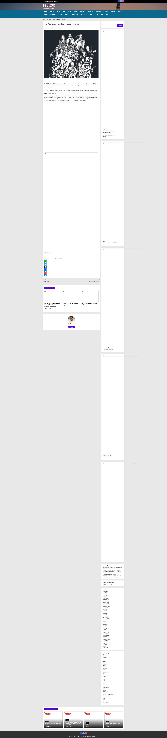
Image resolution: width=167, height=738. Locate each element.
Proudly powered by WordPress (76, 736)
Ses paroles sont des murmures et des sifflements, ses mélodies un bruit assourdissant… (52, 305)
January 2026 (105, 600)
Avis (64, 11)
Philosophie (105, 686)
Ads (107, 14)
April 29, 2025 (53, 28)
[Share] (71, 275)
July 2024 (105, 625)
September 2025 (106, 606)
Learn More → (71, 327)
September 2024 (106, 622)
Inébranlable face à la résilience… (110, 574)
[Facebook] (71, 269)
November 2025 (106, 603)
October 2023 (105, 637)
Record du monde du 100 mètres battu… (111, 570)
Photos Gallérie (106, 687)
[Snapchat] (71, 267)
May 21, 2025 (88, 726)
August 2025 (105, 607)
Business (104, 660)
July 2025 (105, 609)
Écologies (105, 666)
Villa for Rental (106, 702)
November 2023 (106, 636)
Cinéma (104, 661)
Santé (69, 11)
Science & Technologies (102, 11)
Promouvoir (84, 14)
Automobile (53, 14)
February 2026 (106, 599)
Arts (58, 11)
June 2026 (105, 594)
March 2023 (105, 647)
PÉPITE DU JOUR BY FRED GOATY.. (71, 303)
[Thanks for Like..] (44, 80)
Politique (90, 11)
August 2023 (105, 640)
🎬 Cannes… (89, 724)
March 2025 (105, 614)
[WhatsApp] (71, 261)
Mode (60, 14)
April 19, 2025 (108, 726)
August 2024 (105, 624)
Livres (104, 677)
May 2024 (105, 628)
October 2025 (105, 605)
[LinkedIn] (71, 271)
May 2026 (105, 595)
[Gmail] (71, 273)
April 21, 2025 (66, 305)
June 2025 (105, 610)
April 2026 (105, 596)
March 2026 (105, 598)
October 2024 (105, 621)
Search (104, 23)
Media (104, 679)
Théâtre (104, 699)
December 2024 (106, 618)
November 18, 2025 (48, 308)
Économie (82, 11)
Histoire (104, 673)
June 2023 (105, 643)
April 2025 (105, 613)
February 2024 (106, 632)
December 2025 (106, 602)
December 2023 (106, 635)
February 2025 (106, 616)
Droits (45, 14)
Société (104, 697)
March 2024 (105, 631)
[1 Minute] (93, 727)
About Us (52, 11)
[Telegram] (71, 265)
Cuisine (75, 11)
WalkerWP (95, 736)
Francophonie (105, 672)
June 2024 (105, 627)
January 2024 (105, 633)
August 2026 (105, 591)
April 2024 (105, 629)
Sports (113, 11)
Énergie (104, 669)
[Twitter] (71, 263)
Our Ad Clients (99, 14)
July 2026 (105, 592)
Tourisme (67, 14)
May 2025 (105, 611)
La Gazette (47, 28)
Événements (75, 14)
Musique (58, 28)
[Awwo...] (48, 80)
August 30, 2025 (69, 726)
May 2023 (105, 644)
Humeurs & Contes (107, 675)
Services (120, 11)
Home (45, 11)
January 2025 (105, 617)
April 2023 (105, 646)
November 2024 (106, 620)
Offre (91, 14)
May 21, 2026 (48, 726)
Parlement (105, 684)
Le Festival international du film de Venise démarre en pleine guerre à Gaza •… (73, 723)
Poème (104, 688)
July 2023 (105, 642)
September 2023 (106, 639)
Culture (104, 664)
